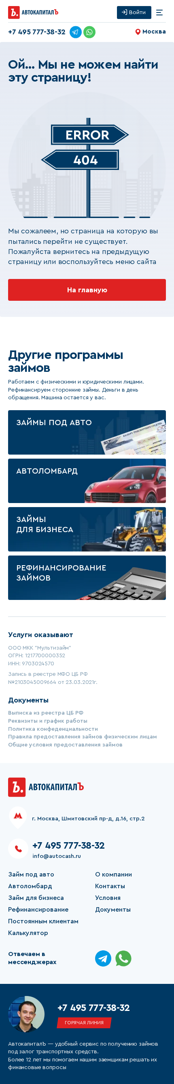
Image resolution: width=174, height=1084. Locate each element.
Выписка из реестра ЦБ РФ (45, 713)
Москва (154, 32)
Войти (137, 12)
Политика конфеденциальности (53, 729)
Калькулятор (28, 933)
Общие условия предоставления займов (65, 745)
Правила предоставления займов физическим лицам (82, 737)
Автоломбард (30, 886)
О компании (113, 874)
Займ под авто (31, 874)
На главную (87, 290)
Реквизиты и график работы (47, 721)
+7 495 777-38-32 (37, 32)
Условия (108, 898)
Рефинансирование (38, 909)
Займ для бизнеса (36, 898)
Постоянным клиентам (43, 921)
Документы (113, 909)
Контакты (110, 886)
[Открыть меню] (159, 12)
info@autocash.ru (56, 856)
